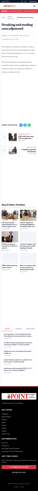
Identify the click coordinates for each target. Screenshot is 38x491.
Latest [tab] (7, 329)
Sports (4, 422)
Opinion (4, 428)
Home (4, 17)
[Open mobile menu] (34, 6)
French (4, 425)
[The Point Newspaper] (25, 1)
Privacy (16, 487)
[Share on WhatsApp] (29, 125)
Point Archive (32, 1)
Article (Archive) (11, 17)
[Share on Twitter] (25, 125)
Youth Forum (6, 434)
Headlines (5, 414)
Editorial (4, 419)
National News (6, 417)
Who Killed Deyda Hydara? (11, 448)
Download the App (20, 467)
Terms (22, 487)
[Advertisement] (19, 98)
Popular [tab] (18, 329)
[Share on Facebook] (21, 125)
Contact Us (5, 446)
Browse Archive (19, 472)
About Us (5, 443)
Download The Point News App (12, 451)
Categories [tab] (30, 329)
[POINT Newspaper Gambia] (22, 1)
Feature (4, 431)
